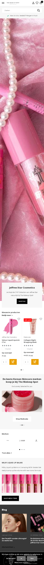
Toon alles (6, 453)
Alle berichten (7, 547)
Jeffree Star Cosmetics (9, 337)
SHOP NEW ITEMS (10, 498)
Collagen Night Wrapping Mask (30, 341)
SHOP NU (22, 301)
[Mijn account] (33, 3)
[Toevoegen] (13, 362)
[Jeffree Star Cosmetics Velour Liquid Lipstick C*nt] (11, 326)
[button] (21, 369)
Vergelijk (8, 349)
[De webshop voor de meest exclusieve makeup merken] (13, 3)
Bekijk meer (6, 315)
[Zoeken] (38, 10)
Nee (32, 558)
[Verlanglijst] (37, 3)
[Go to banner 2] (22, 406)
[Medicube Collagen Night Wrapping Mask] (33, 326)
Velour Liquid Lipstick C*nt (11, 341)
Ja (21, 558)
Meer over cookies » (22, 563)
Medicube (27, 337)
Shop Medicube (22, 419)
